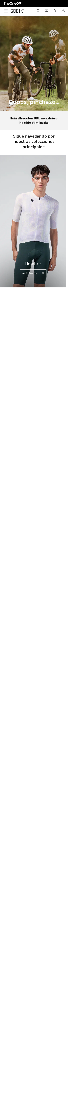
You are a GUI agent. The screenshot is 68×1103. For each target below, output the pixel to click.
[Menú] (5, 11)
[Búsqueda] (38, 11)
